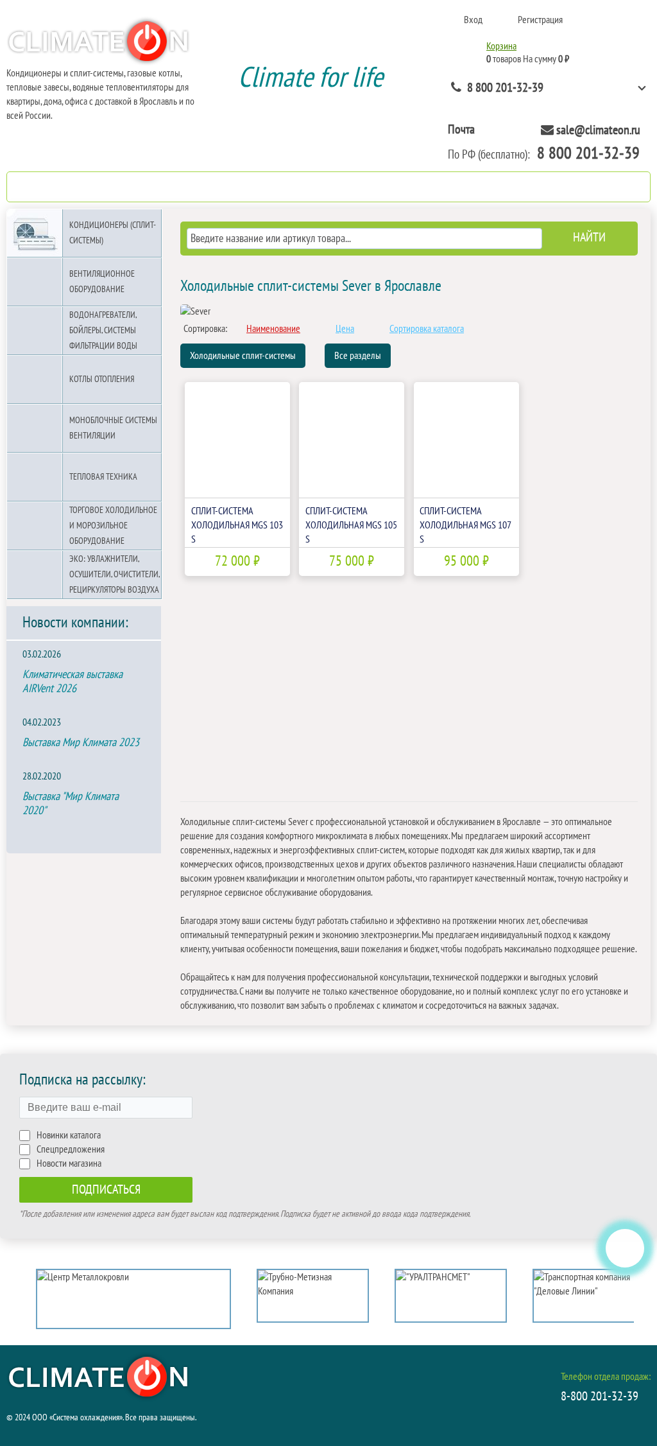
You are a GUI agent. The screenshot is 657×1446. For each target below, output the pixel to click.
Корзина (501, 46)
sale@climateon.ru (598, 130)
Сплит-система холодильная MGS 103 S (237, 525)
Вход (473, 20)
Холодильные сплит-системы (243, 356)
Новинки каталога (69, 1135)
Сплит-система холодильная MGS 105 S (351, 525)
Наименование (273, 329)
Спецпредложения (71, 1149)
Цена (345, 329)
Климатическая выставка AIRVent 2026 (72, 681)
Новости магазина (69, 1163)
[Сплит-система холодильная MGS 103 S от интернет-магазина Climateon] (237, 440)
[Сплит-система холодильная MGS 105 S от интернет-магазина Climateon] (351, 440)
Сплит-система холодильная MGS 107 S (465, 525)
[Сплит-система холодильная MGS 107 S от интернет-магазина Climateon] (466, 440)
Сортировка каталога (426, 329)
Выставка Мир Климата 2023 (80, 742)
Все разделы (357, 356)
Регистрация (540, 20)
